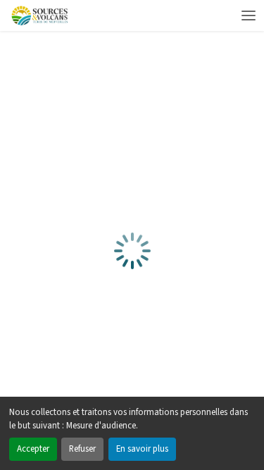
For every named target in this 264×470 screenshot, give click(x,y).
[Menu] (248, 15)
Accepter (33, 449)
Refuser (82, 449)
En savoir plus (142, 449)
